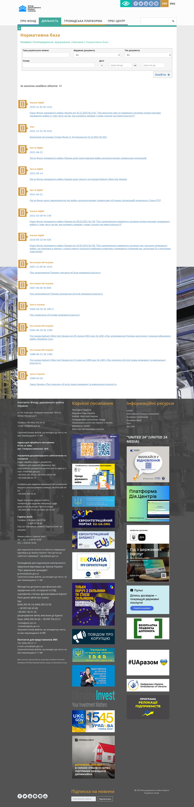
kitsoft (156, 793)
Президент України (81, 409)
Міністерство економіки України (88, 429)
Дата (101, 61)
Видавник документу (84, 50)
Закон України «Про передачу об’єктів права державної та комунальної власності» (73, 384)
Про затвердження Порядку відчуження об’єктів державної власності (66, 294)
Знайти (161, 74)
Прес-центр (116, 21)
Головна (25, 42)
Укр (164, 3)
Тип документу (132, 50)
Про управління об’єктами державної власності (55, 315)
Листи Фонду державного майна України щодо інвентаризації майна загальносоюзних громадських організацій (88, 158)
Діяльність (50, 21)
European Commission (137, 417)
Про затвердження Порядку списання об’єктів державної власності (65, 272)
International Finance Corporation (143, 413)
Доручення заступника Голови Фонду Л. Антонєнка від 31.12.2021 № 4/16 (68, 137)
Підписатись (105, 799)
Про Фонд (28, 21)
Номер (26, 61)
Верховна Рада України (83, 413)
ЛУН (129, 423)
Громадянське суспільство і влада (88, 419)
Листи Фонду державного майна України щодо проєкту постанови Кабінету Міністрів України (78, 179)
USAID (130, 410)
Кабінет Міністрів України (85, 416)
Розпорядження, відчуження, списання (58, 42)
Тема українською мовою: (36, 50)
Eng (172, 3)
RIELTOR (131, 426)
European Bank (134, 420)
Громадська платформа (83, 21)
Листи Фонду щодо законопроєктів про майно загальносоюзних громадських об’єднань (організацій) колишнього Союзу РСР (95, 200)
